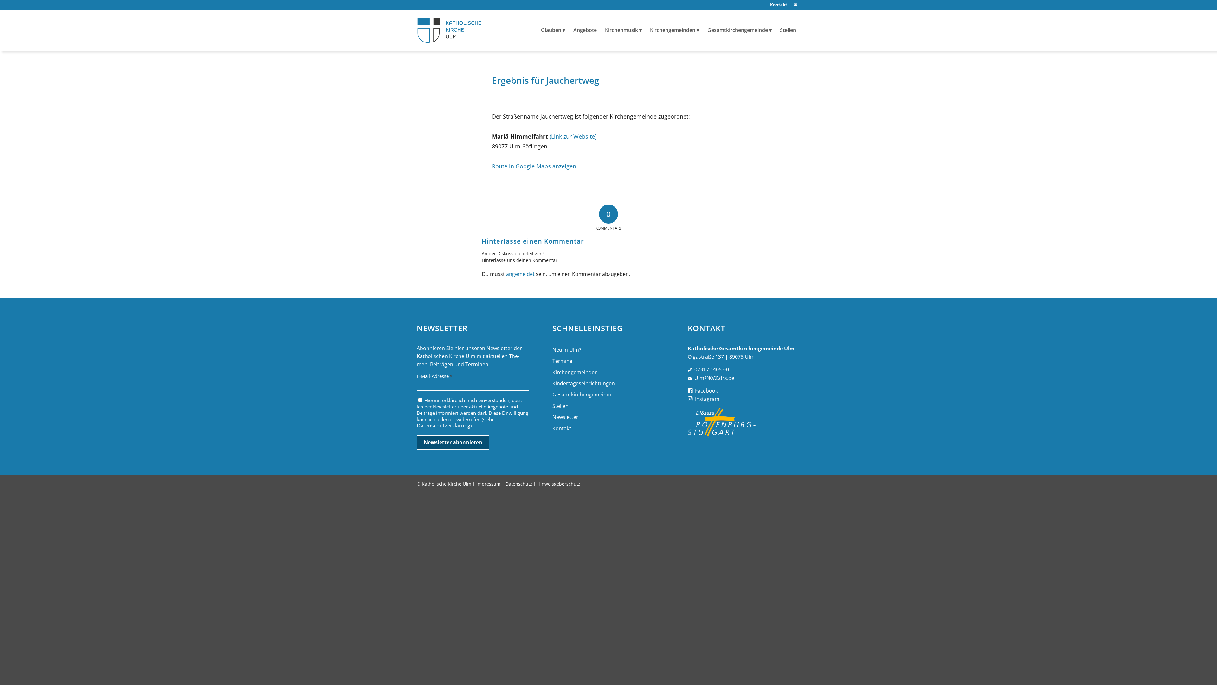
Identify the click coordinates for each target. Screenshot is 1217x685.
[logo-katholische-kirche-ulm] (449, 30)
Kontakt (561, 428)
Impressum (488, 484)
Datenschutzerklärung (443, 425)
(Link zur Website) (573, 136)
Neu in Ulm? (566, 349)
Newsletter (565, 417)
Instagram (707, 398)
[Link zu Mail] (795, 5)
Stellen (560, 405)
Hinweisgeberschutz (558, 484)
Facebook (706, 390)
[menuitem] (777, 5)
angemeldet (520, 274)
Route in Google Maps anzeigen (534, 166)
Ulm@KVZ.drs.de (714, 378)
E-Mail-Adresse (434, 376)
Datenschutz (518, 484)
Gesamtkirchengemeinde (582, 394)
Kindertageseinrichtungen (583, 383)
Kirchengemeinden (575, 372)
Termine (562, 360)
